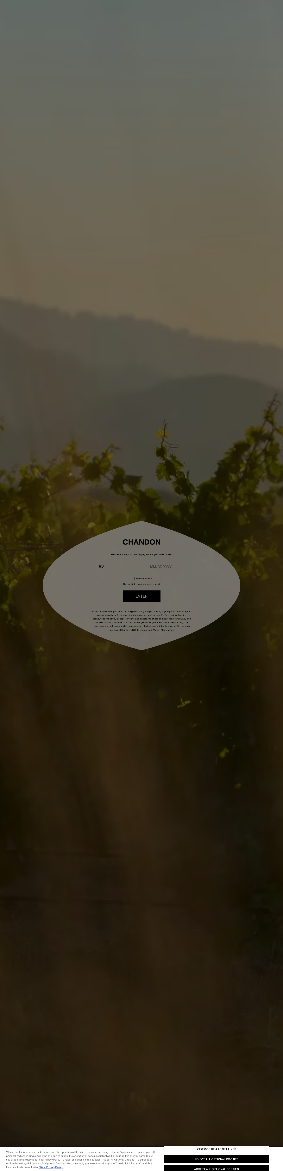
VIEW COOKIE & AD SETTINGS (216, 1149)
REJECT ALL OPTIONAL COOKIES (217, 1159)
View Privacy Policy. (51, 1167)
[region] (141, 1158)
